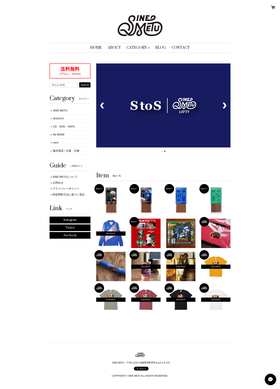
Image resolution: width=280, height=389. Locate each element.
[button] (138, 48)
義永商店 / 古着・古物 (66, 150)
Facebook (70, 235)
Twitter (70, 228)
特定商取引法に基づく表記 (69, 194)
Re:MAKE (59, 134)
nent (55, 142)
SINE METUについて (65, 176)
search (85, 84)
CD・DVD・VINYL (64, 126)
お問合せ (58, 182)
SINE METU (60, 110)
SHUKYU (58, 118)
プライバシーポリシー (66, 188)
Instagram (70, 220)
